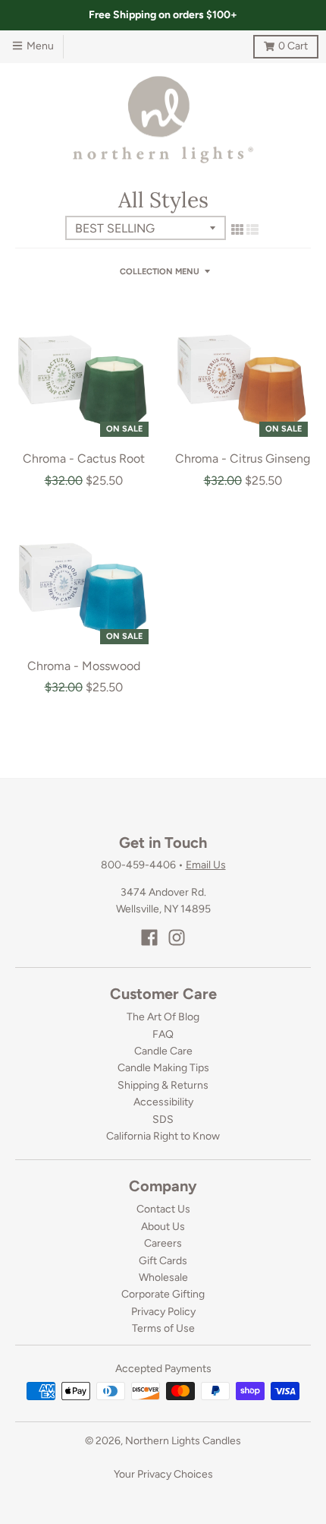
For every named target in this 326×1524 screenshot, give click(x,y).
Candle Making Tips (163, 1067)
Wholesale (163, 1277)
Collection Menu (159, 272)
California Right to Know (163, 1136)
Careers (163, 1243)
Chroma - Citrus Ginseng (242, 458)
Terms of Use (163, 1328)
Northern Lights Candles (183, 1440)
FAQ (163, 1034)
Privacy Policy (163, 1311)
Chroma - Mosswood (83, 666)
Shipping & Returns (163, 1085)
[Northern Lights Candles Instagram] (177, 937)
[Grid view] (237, 229)
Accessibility (163, 1102)
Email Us (206, 864)
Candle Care (163, 1051)
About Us (163, 1226)
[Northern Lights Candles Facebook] (149, 937)
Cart (280, 43)
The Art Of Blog (163, 1016)
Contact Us (163, 1209)
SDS (163, 1119)
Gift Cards (163, 1260)
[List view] (252, 229)
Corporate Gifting (163, 1294)
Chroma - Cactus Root (84, 458)
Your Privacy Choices (163, 1474)
